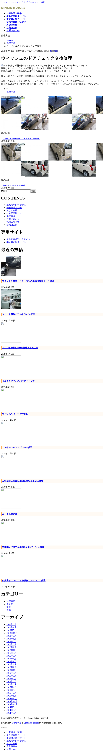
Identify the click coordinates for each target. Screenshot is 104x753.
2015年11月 (11, 670)
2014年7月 (11, 713)
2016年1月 (11, 667)
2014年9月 (11, 707)
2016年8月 (11, 656)
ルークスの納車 (9, 514)
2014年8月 (11, 710)
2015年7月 (11, 678)
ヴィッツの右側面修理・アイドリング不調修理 (21, 139)
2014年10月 (11, 704)
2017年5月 (11, 644)
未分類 (9, 604)
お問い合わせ (13, 219)
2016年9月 (11, 653)
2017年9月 (11, 641)
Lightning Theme (31, 723)
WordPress (16, 723)
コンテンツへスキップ (12, 2)
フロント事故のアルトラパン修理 (18, 314)
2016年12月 (11, 650)
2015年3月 (11, 690)
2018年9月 (11, 636)
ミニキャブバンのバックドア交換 (18, 381)
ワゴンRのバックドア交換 (15, 414)
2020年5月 (11, 624)
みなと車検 (11, 210)
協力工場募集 (13, 222)
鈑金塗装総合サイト (16, 735)
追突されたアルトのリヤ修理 (14, 185)
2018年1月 (11, 639)
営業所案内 (11, 225)
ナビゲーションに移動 (34, 2)
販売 (8, 607)
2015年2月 (11, 693)
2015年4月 (11, 687)
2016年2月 (11, 664)
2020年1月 (11, 627)
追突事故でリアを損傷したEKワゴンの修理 (23, 547)
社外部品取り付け (15, 213)
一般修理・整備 (14, 207)
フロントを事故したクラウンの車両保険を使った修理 (28, 281)
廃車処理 (10, 216)
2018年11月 (11, 633)
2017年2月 (11, 647)
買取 (8, 610)
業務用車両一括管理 (16, 205)
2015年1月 (11, 696)
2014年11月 (11, 701)
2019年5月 (11, 630)
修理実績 (54, 51)
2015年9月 (11, 673)
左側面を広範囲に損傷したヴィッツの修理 (22, 481)
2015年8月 (11, 676)
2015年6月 (11, 681)
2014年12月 (11, 698)
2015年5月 (11, 684)
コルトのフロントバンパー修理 (17, 447)
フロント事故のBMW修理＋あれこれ (20, 347)
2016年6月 (11, 659)
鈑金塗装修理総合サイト (18, 239)
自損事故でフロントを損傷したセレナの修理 (24, 580)
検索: (3, 191)
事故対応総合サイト (16, 242)
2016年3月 (11, 661)
